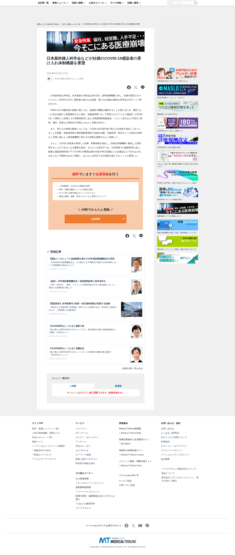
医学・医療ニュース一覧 (71, 24)
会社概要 (165, 459)
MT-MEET (126, 444)
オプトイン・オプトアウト (174, 446)
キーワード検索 (83, 455)
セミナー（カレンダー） (88, 437)
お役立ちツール (96, 3)
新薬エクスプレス (43, 455)
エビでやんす (82, 450)
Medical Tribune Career (132, 455)
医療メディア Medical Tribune (48, 24)
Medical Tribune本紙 (131, 433)
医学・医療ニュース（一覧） (46, 428)
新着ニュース (59, 3)
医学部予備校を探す (85, 463)
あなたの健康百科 (86, 503)
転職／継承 (133, 3)
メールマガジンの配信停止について (178, 469)
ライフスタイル (83, 508)
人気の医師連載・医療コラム (46, 433)
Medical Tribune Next (131, 465)
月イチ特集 (115, 3)
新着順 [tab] (118, 386)
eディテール (82, 433)
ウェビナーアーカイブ (45, 459)
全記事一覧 (43, 3)
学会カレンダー (83, 446)
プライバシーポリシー (172, 450)
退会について (167, 473)
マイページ (81, 428)
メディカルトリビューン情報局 (49, 446)
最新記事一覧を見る (133, 368)
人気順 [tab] (73, 386)
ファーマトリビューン (88, 491)
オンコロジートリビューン (91, 483)
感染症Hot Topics (42, 450)
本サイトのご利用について (174, 437)
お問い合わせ (167, 428)
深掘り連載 (77, 3)
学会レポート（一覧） (43, 437)
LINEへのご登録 (127, 485)
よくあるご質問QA (170, 433)
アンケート (81, 441)
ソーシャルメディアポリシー (175, 455)
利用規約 (165, 441)
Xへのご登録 (125, 481)
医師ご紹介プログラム (86, 459)
